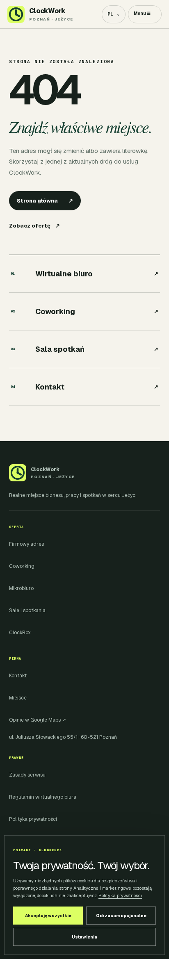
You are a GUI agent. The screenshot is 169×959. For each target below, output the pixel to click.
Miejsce (18, 698)
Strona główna (45, 200)
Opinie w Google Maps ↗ (37, 720)
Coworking (84, 311)
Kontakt (84, 387)
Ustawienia (84, 937)
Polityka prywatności (33, 819)
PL (113, 14)
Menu (142, 13)
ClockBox (20, 632)
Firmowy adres (26, 544)
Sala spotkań (84, 349)
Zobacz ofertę (34, 225)
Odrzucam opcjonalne (121, 915)
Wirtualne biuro (84, 273)
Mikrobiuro (21, 588)
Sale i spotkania (27, 610)
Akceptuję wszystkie (48, 915)
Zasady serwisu (27, 775)
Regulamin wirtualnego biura (42, 797)
